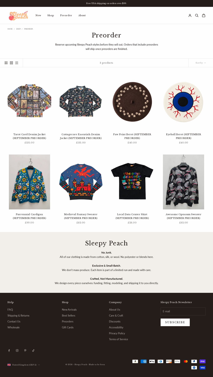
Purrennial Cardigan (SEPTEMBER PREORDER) (29, 216)
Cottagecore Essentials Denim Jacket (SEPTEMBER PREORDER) (81, 136)
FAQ (10, 309)
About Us (114, 309)
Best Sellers (68, 315)
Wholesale (13, 327)
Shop (50, 15)
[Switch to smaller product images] (11, 63)
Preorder (66, 15)
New (38, 15)
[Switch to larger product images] (6, 63)
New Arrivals (69, 309)
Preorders (67, 321)
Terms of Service (118, 339)
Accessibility (116, 327)
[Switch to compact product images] (16, 63)
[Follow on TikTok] (33, 350)
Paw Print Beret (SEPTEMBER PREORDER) (132, 136)
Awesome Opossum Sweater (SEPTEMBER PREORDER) (183, 216)
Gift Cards (67, 327)
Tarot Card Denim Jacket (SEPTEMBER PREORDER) (29, 136)
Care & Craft (116, 315)
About (82, 15)
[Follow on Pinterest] (25, 350)
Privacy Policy (117, 333)
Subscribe (178, 363)
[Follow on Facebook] (9, 350)
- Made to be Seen (96, 364)
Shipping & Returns (18, 315)
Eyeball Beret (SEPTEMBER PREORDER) (183, 136)
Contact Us (13, 321)
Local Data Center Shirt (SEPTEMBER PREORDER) (132, 216)
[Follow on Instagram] (17, 350)
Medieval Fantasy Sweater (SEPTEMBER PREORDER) (80, 216)
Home (10, 29)
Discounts (114, 321)
